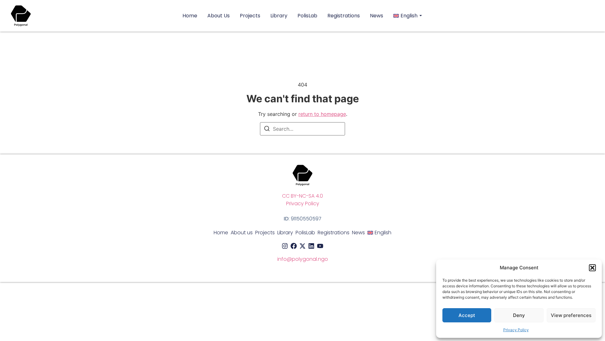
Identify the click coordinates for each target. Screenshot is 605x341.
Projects (250, 15)
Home (189, 15)
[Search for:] (302, 128)
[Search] (267, 129)
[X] (302, 246)
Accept (466, 315)
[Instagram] (285, 246)
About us (218, 15)
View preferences (571, 315)
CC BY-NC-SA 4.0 (302, 196)
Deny (519, 315)
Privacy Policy (516, 329)
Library (278, 15)
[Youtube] (320, 246)
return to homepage (322, 114)
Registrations (343, 15)
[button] (592, 268)
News (376, 15)
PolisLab (307, 15)
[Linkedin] (311, 246)
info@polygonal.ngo (302, 259)
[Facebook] (294, 246)
